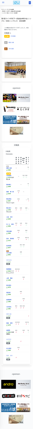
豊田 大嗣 (11, 42)
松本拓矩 (8, 245)
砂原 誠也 (9, 260)
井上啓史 (8, 348)
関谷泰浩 (8, 199)
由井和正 (8, 339)
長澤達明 (8, 299)
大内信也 (8, 307)
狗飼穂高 (8, 269)
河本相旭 (13, 36)
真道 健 (8, 292)
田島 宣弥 (9, 323)
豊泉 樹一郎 (10, 191)
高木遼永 (8, 285)
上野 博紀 (9, 278)
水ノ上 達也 (10, 224)
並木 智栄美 (10, 238)
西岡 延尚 (9, 355)
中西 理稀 (9, 231)
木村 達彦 (11, 48)
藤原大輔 (8, 314)
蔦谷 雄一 (9, 208)
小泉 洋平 (9, 217)
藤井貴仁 (8, 184)
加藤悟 (8, 330)
